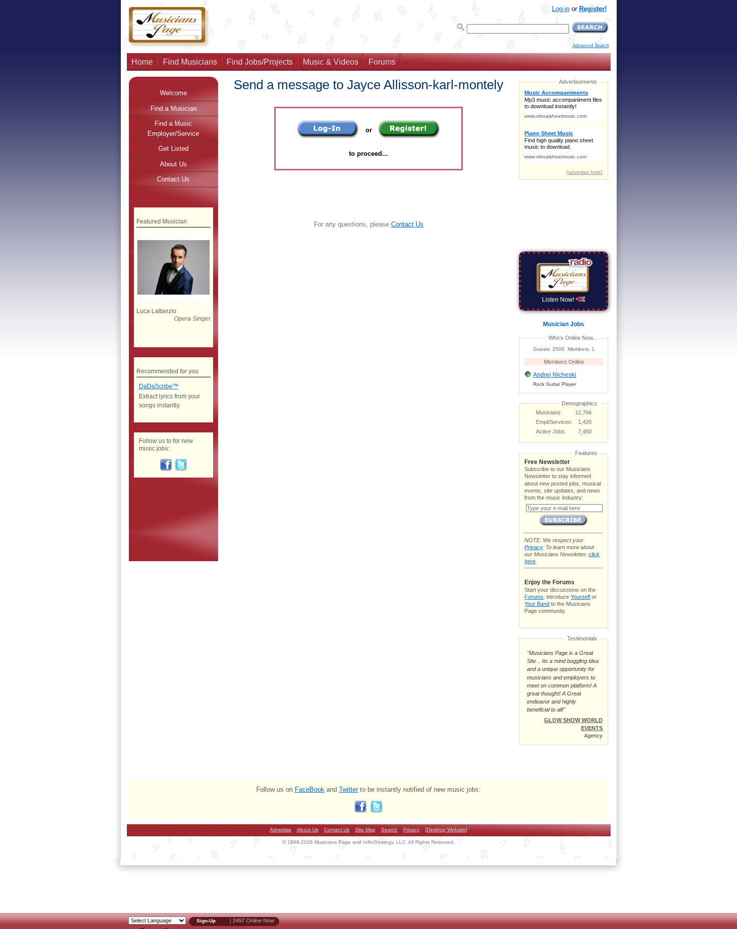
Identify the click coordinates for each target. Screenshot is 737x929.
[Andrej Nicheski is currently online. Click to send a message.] (527, 377)
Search (389, 829)
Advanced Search (591, 45)
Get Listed (173, 148)
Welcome (173, 93)
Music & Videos (330, 62)
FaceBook (309, 789)
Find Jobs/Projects (260, 62)
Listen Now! (559, 299)
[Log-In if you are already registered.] (328, 136)
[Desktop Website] (446, 829)
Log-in (561, 9)
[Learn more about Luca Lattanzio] (173, 299)
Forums (382, 62)
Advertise (280, 829)
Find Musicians (190, 62)
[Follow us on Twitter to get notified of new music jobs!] (181, 469)
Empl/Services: (554, 422)
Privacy (533, 547)
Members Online (564, 362)
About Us (173, 164)
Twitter (348, 789)
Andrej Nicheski (554, 374)
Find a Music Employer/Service (173, 128)
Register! (593, 9)
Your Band (536, 604)
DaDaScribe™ (158, 386)
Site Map (365, 829)
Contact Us (407, 224)
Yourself (580, 597)
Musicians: (549, 412)
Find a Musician (173, 108)
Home (142, 62)
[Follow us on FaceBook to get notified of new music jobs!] (166, 469)
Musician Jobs (563, 324)
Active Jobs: (551, 431)
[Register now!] (409, 136)
